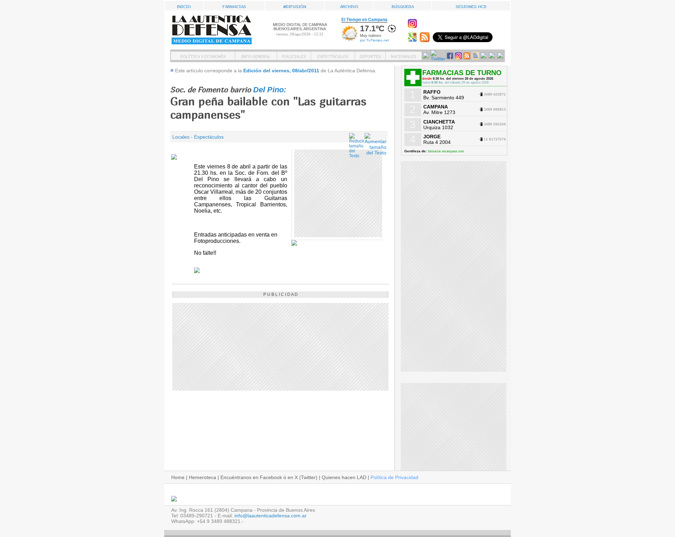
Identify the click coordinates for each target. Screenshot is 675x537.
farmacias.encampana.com (446, 151)
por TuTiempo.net (374, 40)
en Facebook (267, 477)
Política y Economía (203, 55)
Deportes (370, 55)
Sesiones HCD (471, 5)
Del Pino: (269, 89)
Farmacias (234, 5)
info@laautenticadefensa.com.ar (270, 515)
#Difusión (294, 5)
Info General (255, 55)
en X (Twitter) (302, 477)
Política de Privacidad (394, 477)
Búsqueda (403, 5)
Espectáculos (332, 55)
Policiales (294, 55)
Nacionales (403, 55)
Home (178, 477)
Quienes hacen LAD (344, 477)
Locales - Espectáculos (198, 137)
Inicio (184, 5)
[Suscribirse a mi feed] (425, 40)
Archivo (349, 5)
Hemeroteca (202, 477)
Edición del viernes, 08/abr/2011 (281, 70)
